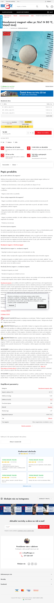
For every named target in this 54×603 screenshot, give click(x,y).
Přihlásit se (44, 527)
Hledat (37, 6)
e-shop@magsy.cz (28, 553)
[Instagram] (32, 564)
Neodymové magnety (6, 283)
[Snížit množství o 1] (28, 133)
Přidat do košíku (43, 133)
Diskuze (14, 164)
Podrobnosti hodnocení (22, 28)
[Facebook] (29, 564)
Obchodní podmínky (10, 1)
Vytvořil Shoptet (28, 599)
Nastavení (11, 305)
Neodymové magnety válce (45, 388)
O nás (2, 1)
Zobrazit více (27, 486)
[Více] (50, 12)
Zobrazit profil (44, 498)
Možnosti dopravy (49, 86)
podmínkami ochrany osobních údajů (26, 530)
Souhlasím (42, 306)
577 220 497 (47, 6)
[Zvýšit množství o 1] (33, 133)
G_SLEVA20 (28, 122)
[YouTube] (36, 564)
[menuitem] (8, 12)
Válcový (50, 418)
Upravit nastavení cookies (38, 597)
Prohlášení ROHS (5, 314)
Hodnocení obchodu (27, 451)
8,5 (51, 399)
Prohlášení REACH (5, 311)
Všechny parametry (26, 426)
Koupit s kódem (25, 124)
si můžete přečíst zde (22, 302)
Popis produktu (5, 164)
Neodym (50, 407)
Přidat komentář (15, 442)
